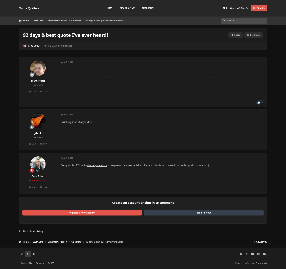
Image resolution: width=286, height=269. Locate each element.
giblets (38, 133)
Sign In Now (204, 212)
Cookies (40, 263)
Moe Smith (34, 45)
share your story (97, 165)
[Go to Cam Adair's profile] (38, 164)
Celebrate (66, 45)
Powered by (251, 263)
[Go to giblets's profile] (38, 120)
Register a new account (82, 212)
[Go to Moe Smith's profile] (24, 46)
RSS (52, 263)
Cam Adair (38, 176)
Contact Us (26, 263)
